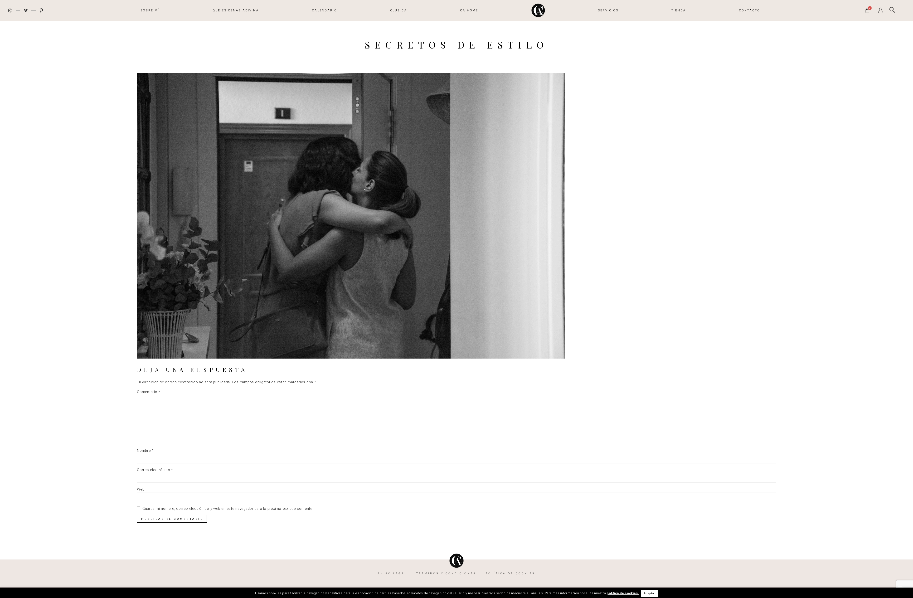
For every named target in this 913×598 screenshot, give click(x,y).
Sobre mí (150, 10)
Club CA (398, 10)
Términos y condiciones (446, 573)
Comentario (148, 392)
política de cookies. (623, 593)
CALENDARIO (324, 10)
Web (140, 489)
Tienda (678, 10)
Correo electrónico (155, 470)
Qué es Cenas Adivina (236, 10)
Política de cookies (510, 573)
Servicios (608, 10)
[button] (892, 10)
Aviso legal (392, 573)
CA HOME (469, 10)
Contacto (749, 10)
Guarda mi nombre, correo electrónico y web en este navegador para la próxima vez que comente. (228, 508)
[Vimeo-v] (26, 10)
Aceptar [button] (649, 593)
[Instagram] (10, 10)
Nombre (145, 450)
